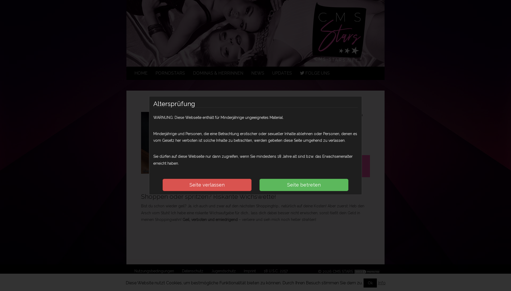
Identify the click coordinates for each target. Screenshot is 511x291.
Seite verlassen (207, 185)
